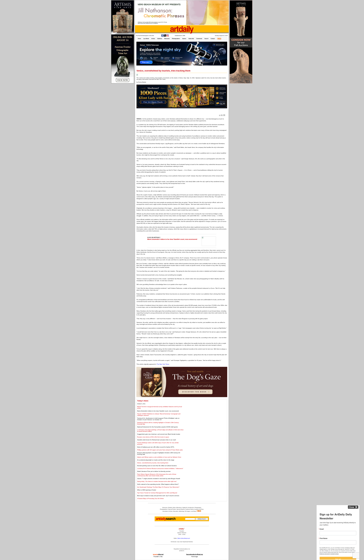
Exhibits (170, 507)
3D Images (187, 511)
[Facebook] (162, 36)
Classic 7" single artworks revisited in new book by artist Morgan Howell (158, 478)
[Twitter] (165, 36)
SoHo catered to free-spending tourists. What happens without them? (158, 484)
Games (184, 38)
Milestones (179, 507)
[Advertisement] (205, 413)
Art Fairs (201, 509)
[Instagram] (167, 36)
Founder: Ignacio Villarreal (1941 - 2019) (181, 532)
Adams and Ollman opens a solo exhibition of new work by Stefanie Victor (159, 457)
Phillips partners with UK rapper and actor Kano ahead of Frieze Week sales (160, 450)
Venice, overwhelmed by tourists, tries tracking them (152, 463)
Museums (167, 38)
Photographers (176, 38)
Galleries (159, 38)
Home (139, 38)
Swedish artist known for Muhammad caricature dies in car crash (156, 440)
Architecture (191, 507)
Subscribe (191, 38)
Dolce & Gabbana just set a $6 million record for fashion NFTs (155, 447)
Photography (198, 507)
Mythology (181, 511)
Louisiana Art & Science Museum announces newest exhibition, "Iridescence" (160, 468)
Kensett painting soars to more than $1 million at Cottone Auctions (157, 465)
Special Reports (181, 509)
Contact (213, 38)
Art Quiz (170, 511)
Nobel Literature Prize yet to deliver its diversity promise (154, 471)
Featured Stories (189, 509)
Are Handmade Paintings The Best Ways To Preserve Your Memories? (158, 487)
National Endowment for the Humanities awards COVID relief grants (157, 427)
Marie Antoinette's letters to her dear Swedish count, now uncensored (172, 239)
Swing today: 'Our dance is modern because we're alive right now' (157, 481)
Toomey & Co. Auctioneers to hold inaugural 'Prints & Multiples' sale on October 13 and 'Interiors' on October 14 (158, 418)
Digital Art (184, 507)
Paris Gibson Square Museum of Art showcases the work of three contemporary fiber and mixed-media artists (156, 474)
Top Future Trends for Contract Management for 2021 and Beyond (157, 493)
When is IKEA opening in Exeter (146, 490)
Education (175, 511)
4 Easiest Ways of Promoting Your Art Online (150, 498)
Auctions (196, 509)
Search (206, 38)
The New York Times (163, 364)
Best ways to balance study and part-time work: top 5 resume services (158, 495)
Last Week (146, 38)
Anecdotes (165, 511)
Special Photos (172, 509)
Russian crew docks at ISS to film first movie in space (153, 437)
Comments (199, 38)
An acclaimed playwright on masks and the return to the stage (155, 460)
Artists (153, 38)
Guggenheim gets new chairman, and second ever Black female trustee (158, 434)
